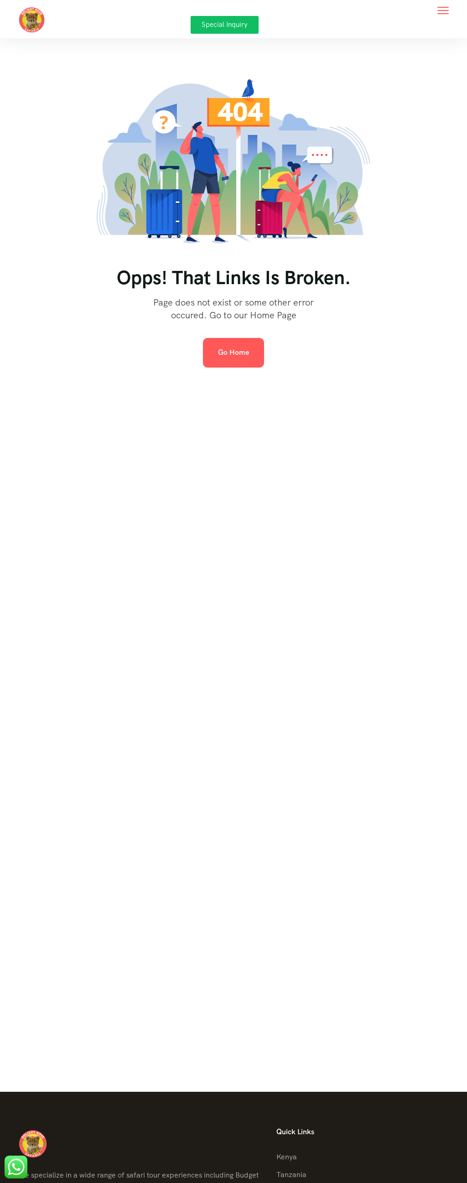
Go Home (233, 352)
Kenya (286, 1157)
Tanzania (291, 1174)
